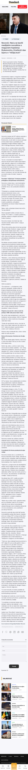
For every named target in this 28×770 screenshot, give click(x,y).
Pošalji (14, 666)
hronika (4, 36)
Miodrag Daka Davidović (7, 626)
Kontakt (22, 756)
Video (19, 768)
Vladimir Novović (19, 626)
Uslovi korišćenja (4, 760)
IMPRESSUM (3, 756)
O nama (10, 756)
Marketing (16, 756)
